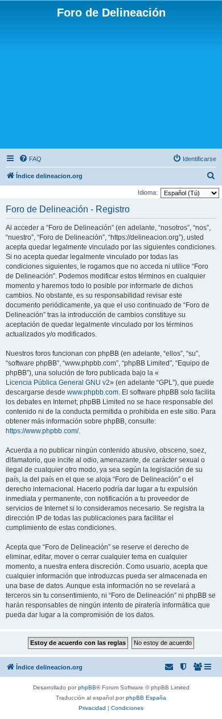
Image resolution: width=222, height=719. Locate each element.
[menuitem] (30, 159)
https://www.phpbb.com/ (42, 431)
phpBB (87, 687)
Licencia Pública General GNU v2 (58, 383)
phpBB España (146, 698)
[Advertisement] (111, 83)
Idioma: (148, 192)
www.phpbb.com (92, 392)
